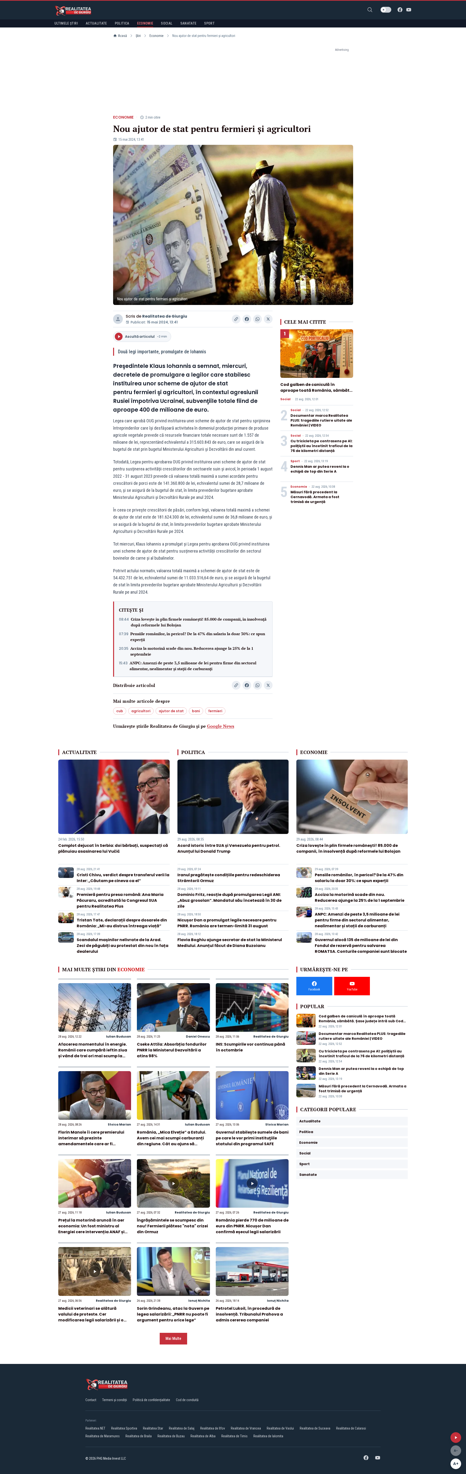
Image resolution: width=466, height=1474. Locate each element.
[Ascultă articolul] (455, 1437)
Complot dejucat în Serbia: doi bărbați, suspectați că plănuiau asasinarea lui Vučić (113, 848)
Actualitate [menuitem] (96, 23)
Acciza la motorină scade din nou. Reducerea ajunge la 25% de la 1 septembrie (191, 651)
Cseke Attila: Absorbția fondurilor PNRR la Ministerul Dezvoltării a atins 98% (172, 1050)
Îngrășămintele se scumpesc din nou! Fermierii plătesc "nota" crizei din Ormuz (172, 1226)
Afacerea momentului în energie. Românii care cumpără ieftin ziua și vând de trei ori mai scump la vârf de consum (92, 1053)
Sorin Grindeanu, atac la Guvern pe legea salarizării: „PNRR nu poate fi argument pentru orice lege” (173, 1314)
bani (196, 711)
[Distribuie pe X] (268, 319)
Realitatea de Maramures (102, 1436)
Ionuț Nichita (199, 1301)
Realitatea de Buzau (171, 1436)
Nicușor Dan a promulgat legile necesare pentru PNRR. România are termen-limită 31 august (226, 923)
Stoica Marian (119, 1124)
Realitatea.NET (95, 1428)
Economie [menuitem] (145, 23)
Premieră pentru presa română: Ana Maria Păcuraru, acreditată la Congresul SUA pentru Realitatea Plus (120, 900)
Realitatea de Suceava (315, 1428)
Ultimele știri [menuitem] (66, 23)
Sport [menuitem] (209, 23)
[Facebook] (400, 10)
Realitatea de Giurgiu (164, 316)
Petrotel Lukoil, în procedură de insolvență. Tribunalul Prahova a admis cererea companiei (249, 1314)
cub (119, 711)
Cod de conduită (187, 1400)
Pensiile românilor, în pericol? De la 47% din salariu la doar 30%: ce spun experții (197, 636)
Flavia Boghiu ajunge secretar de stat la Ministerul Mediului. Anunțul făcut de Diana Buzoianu (229, 942)
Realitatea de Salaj (181, 1428)
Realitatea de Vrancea (246, 1428)
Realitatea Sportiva (124, 1428)
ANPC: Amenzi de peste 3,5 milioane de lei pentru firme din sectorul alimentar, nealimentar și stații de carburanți (193, 665)
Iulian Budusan (118, 1036)
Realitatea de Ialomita (268, 1436)
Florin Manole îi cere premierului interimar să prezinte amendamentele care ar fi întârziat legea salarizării (91, 1141)
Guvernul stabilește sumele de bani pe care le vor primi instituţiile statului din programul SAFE (252, 1138)
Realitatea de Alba (203, 1436)
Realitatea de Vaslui (280, 1428)
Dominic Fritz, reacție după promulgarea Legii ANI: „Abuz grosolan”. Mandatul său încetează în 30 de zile (229, 900)
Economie (157, 36)
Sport (295, 461)
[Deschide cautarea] (370, 10)
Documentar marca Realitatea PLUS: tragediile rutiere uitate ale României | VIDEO (321, 420)
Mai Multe (173, 1338)
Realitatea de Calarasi (351, 1428)
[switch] (386, 10)
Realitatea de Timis (234, 1436)
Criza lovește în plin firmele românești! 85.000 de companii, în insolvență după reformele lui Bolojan (198, 622)
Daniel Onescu (198, 1036)
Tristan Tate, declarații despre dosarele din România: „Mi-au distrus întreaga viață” (122, 923)
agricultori (140, 711)
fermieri (215, 711)
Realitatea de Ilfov (212, 1428)
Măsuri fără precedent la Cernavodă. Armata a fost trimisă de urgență (315, 497)
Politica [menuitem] (122, 23)
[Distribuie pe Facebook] (246, 319)
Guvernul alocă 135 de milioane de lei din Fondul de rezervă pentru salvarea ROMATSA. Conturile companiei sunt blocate (361, 945)
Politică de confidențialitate (151, 1400)
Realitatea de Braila (138, 1436)
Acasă (122, 36)
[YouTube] (409, 10)
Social (285, 399)
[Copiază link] (236, 319)
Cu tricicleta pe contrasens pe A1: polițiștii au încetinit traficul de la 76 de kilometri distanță (321, 446)
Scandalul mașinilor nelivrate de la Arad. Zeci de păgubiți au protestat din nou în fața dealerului (122, 945)
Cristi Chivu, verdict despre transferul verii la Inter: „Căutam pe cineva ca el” (123, 878)
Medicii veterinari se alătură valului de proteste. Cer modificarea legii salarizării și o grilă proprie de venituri (91, 1317)
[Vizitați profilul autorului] (118, 319)
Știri (138, 36)
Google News (220, 726)
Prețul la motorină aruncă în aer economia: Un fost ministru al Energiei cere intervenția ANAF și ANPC (91, 1228)
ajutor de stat (171, 711)
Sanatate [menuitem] (188, 23)
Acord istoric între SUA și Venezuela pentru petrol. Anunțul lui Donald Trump (228, 848)
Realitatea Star (153, 1428)
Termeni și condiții (114, 1400)
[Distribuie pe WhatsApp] (257, 319)
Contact (90, 1400)
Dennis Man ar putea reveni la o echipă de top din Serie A (320, 469)
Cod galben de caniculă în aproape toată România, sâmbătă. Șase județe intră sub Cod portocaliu (316, 393)
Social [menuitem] (166, 23)
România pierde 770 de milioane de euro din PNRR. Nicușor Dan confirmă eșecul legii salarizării (252, 1226)
